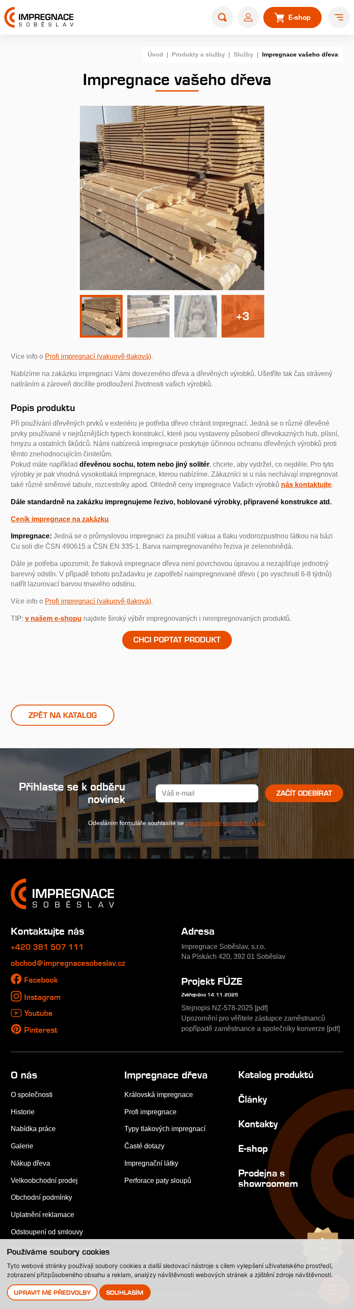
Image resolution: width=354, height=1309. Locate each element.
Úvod (155, 54)
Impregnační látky (151, 1163)
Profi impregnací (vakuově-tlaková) (98, 356)
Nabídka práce (33, 1128)
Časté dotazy (144, 1146)
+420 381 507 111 (47, 947)
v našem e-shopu (53, 618)
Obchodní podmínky (41, 1197)
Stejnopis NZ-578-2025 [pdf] (224, 1008)
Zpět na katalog (62, 715)
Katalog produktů (275, 1074)
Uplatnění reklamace (42, 1214)
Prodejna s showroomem (268, 1178)
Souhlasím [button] (124, 1292)
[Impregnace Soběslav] (38, 17)
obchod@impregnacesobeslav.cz (68, 963)
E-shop (253, 1148)
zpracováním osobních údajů (225, 822)
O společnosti (32, 1094)
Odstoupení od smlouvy (47, 1232)
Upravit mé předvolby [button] (52, 1292)
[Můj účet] (248, 17)
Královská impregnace (158, 1094)
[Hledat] (222, 17)
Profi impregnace (150, 1112)
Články (252, 1099)
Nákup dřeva (30, 1163)
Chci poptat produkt (177, 639)
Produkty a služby (198, 54)
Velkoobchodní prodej (44, 1180)
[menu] (339, 17)
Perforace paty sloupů (157, 1180)
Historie (23, 1112)
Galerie (22, 1146)
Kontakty (258, 1123)
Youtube (38, 1013)
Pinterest (40, 1029)
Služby (243, 54)
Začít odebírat (304, 793)
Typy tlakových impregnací (164, 1128)
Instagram (42, 997)
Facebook (41, 979)
